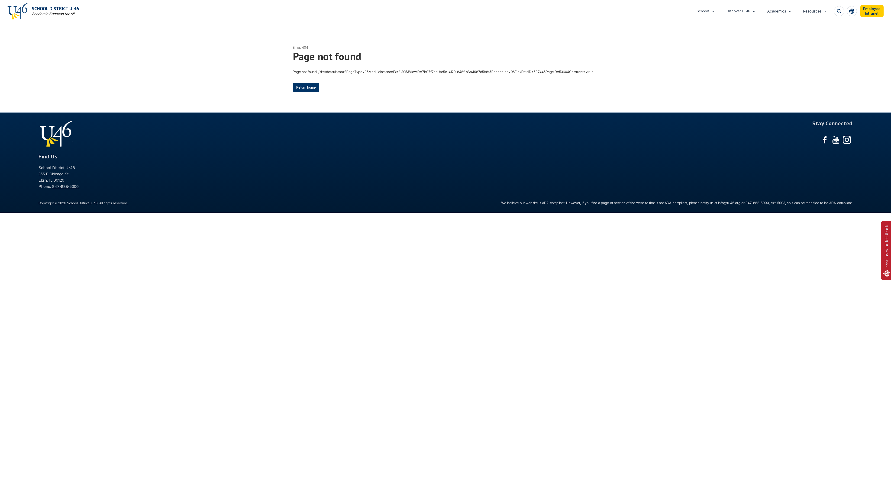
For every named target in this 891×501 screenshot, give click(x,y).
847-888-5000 (65, 186)
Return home (306, 87)
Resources (812, 11)
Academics (776, 11)
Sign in (872, 11)
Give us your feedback (886, 246)
